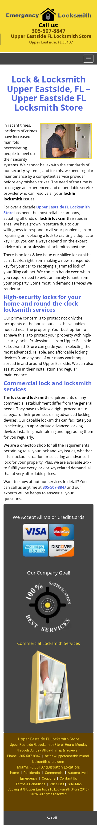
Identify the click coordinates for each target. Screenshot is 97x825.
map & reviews (66, 750)
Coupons (48, 778)
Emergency (28, 778)
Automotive (77, 773)
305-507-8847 (48, 31)
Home (14, 773)
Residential (32, 773)
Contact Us (68, 778)
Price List (57, 784)
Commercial (54, 773)
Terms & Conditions (30, 784)
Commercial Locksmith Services (48, 643)
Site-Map (75, 784)
